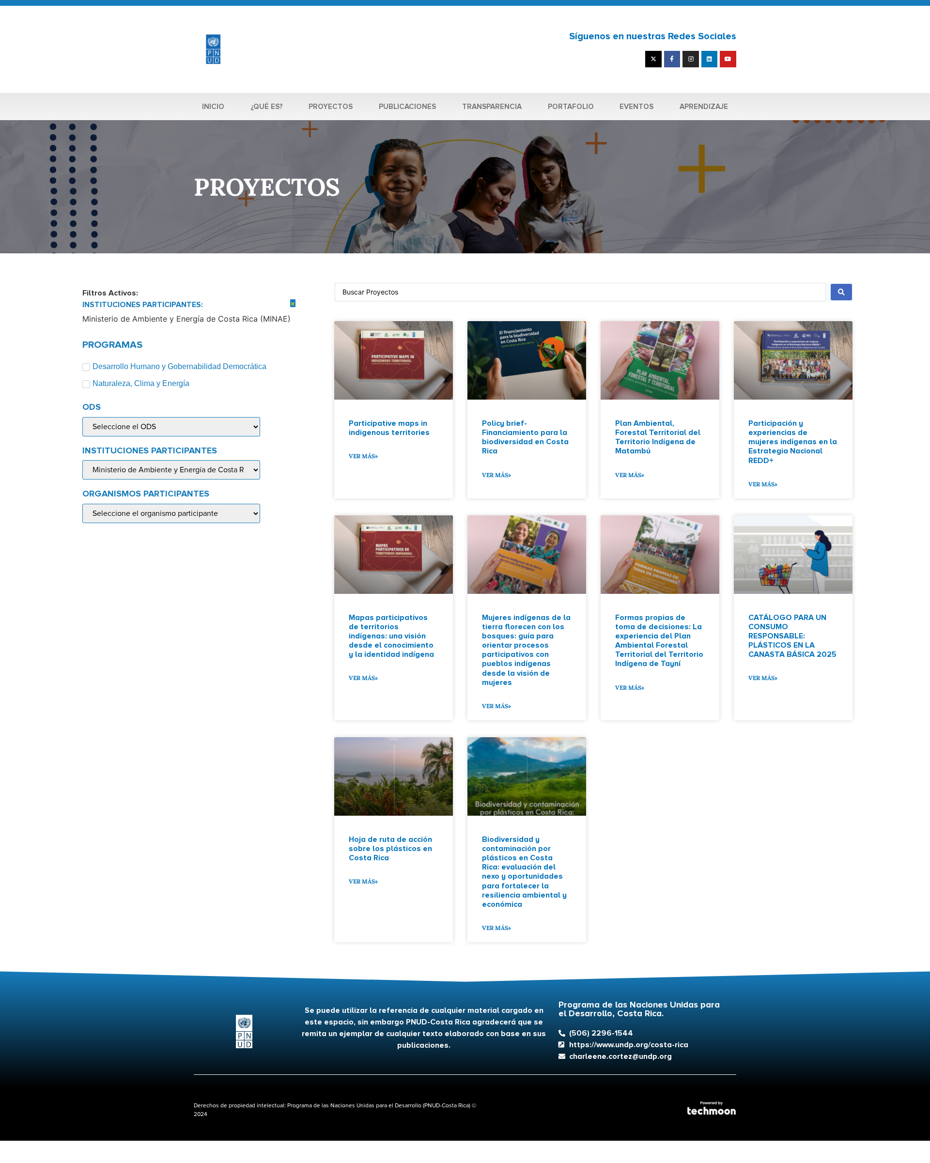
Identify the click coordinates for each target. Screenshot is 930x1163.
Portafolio (571, 106)
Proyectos (331, 106)
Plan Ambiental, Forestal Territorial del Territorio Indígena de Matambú (657, 437)
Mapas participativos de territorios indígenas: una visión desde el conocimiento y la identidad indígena (391, 636)
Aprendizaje (704, 106)
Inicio (213, 106)
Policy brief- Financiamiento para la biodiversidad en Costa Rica (525, 437)
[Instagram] (690, 59)
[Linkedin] (709, 59)
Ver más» (363, 456)
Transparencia (492, 106)
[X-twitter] (653, 59)
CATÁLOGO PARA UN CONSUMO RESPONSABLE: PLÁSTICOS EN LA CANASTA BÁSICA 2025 (792, 636)
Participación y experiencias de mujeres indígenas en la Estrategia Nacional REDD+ (792, 442)
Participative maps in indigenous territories (389, 428)
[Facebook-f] (672, 59)
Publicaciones (407, 106)
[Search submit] (841, 292)
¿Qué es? (266, 106)
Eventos (636, 106)
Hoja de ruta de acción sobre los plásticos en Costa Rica (390, 849)
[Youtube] (728, 59)
